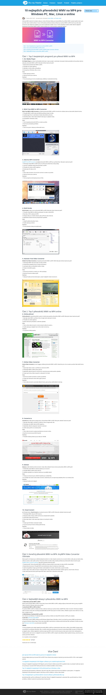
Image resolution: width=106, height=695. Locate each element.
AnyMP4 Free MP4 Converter (29, 162)
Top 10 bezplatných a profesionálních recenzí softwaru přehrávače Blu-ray (43, 675)
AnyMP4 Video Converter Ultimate (30, 562)
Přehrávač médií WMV (29, 623)
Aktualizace (46, 691)
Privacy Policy (98, 692)
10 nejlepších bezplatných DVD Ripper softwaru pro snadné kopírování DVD (43, 661)
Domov (45, 3)
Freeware (52, 3)
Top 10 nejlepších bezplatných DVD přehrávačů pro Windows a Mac (41, 668)
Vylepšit (59, 3)
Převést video (58, 18)
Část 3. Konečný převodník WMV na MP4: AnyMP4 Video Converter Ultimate (41, 49)
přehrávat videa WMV (33, 617)
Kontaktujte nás (68, 691)
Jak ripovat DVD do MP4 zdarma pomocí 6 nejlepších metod (39, 655)
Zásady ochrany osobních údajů (57, 691)
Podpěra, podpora (76, 3)
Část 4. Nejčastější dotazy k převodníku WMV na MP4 (36, 51)
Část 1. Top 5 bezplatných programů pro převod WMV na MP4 (38, 46)
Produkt (66, 3)
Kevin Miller (50, 18)
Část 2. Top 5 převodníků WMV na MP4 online (34, 47)
